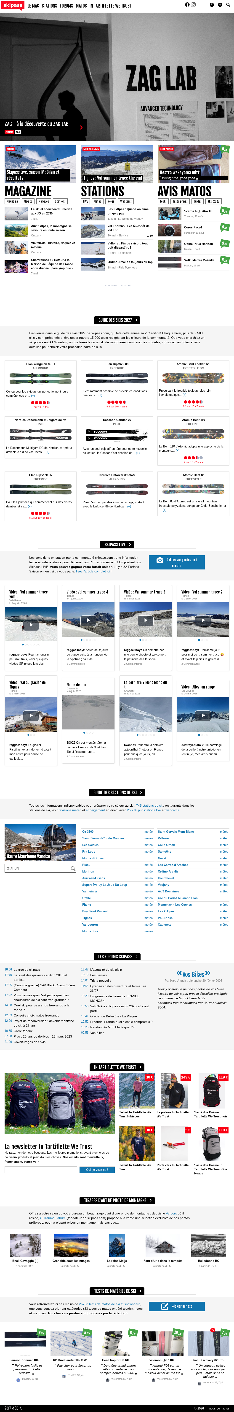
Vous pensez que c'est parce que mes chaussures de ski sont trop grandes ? (41, 997)
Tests (163, 201)
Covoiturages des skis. (30, 1042)
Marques (43, 201)
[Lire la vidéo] (31, 625)
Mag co (28, 201)
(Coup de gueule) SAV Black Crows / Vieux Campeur (44, 987)
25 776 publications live (143, 810)
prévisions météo (69, 810)
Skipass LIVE (115, 544)
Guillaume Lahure (53, 1218)
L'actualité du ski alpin (106, 969)
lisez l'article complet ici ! (93, 571)
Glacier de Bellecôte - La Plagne (113, 1016)
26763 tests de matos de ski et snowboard (109, 1304)
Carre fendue (23, 1031)
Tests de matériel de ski (115, 1291)
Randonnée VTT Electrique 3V (112, 1027)
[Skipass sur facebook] (188, 6)
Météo (97, 201)
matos (81, 6)
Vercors (171, 1213)
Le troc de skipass (27, 969)
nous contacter (219, 1408)
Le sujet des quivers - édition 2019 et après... (40, 977)
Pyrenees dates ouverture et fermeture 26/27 (118, 988)
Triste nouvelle (100, 980)
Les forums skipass (115, 956)
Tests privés (180, 201)
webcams (172, 810)
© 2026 (199, 1408)
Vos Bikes (97, 1033)
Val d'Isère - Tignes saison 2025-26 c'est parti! (119, 1008)
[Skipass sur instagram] (193, 6)
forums (66, 6)
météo (148, 831)
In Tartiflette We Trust (111, 6)
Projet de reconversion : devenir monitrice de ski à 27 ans (44, 1023)
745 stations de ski (149, 805)
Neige (110, 201)
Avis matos (185, 191)
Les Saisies (98, 975)
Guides (198, 201)
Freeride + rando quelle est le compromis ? (121, 1022)
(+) (33, 395)
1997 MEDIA (14, 1408)
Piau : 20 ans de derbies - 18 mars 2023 (43, 1036)
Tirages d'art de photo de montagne (115, 1200)
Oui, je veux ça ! (97, 1169)
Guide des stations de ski (115, 792)
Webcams (126, 201)
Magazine (28, 191)
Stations (60, 201)
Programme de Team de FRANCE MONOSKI (114, 998)
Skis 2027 (213, 201)
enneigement (95, 810)
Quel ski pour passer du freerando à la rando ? (41, 1007)
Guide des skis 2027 (115, 320)
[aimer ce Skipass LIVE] (50, 650)
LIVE (85, 201)
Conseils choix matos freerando (36, 1015)
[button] (220, 4)
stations (49, 6)
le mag (33, 6)
